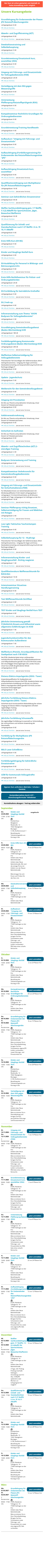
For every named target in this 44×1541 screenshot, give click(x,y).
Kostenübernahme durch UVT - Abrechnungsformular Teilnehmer (22, 796)
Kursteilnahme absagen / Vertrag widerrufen (22, 803)
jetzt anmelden (35, 844)
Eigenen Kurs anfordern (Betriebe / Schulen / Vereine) (22, 788)
